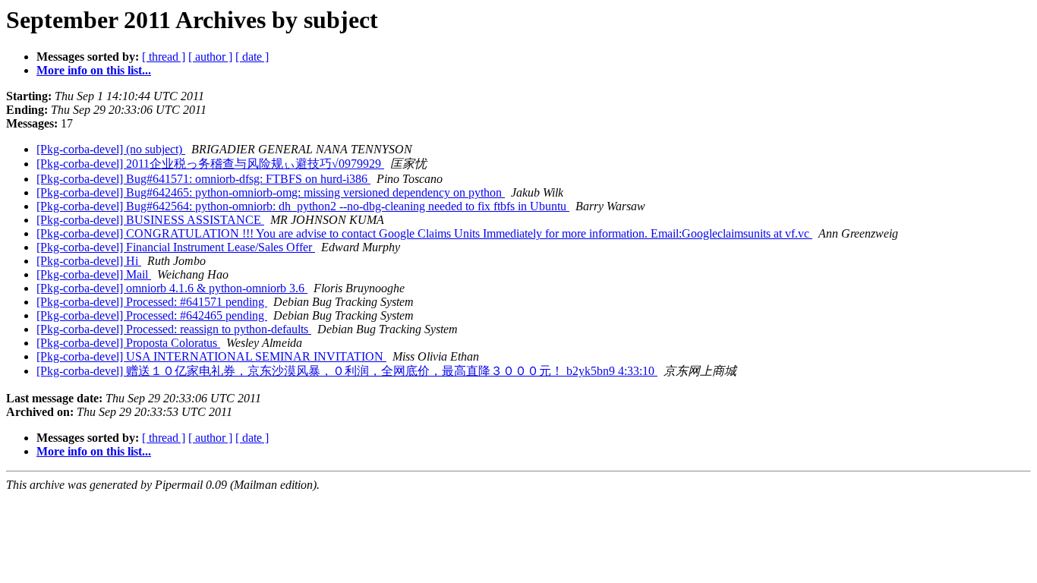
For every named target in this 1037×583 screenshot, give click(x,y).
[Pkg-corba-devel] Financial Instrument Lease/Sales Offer (175, 247)
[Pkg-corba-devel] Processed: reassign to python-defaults (173, 329)
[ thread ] (163, 56)
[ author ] (210, 56)
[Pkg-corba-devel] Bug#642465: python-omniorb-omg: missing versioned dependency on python (270, 192)
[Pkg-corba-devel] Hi (88, 260)
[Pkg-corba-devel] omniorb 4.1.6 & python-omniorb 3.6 (171, 288)
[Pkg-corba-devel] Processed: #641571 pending (151, 301)
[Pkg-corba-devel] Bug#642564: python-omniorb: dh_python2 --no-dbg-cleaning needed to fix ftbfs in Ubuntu (302, 206)
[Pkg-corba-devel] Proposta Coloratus (128, 342)
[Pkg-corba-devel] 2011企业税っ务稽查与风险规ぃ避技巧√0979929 (210, 163)
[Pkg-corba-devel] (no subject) (110, 149)
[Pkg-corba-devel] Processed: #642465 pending (151, 315)
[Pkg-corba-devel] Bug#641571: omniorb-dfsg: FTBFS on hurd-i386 (203, 178)
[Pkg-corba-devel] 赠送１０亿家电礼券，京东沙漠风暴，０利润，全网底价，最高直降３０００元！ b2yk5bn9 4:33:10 (346, 370)
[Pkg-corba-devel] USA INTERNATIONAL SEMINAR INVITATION (211, 356)
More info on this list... (93, 70)
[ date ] (252, 56)
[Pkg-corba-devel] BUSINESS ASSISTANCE (150, 219)
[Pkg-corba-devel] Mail (93, 274)
